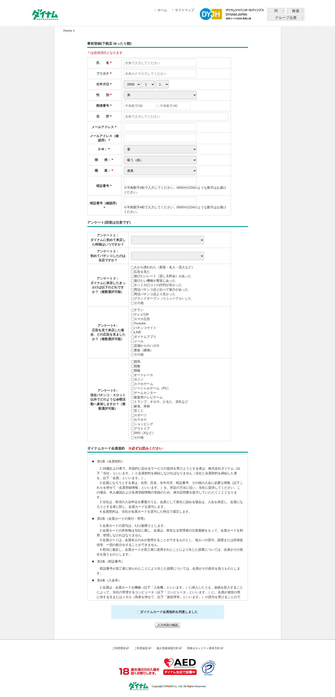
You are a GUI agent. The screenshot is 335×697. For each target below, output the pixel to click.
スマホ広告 (142, 319)
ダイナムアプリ (145, 336)
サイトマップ (184, 10)
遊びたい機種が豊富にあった (154, 280)
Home (67, 30)
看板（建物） (143, 350)
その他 (139, 303)
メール (139, 341)
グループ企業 (286, 18)
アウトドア (142, 428)
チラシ (139, 310)
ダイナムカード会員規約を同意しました (169, 612)
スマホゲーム (143, 384)
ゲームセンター (145, 393)
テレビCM (141, 314)
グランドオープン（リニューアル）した (162, 298)
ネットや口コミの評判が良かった (158, 285)
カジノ (139, 379)
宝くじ (139, 410)
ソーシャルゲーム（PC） (152, 388)
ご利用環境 (119, 648)
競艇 (137, 366)
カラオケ (140, 419)
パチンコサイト (145, 328)
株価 (295, 11)
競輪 (137, 370)
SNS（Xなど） (144, 433)
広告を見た (142, 272)
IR (276, 11)
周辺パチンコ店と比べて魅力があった (161, 289)
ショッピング (143, 424)
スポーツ (140, 415)
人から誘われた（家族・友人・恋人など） (164, 267)
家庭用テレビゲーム (148, 397)
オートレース (143, 375)
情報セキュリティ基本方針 (203, 648)
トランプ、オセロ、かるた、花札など (161, 401)
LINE (137, 332)
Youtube (140, 323)
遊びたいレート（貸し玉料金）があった (162, 276)
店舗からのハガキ (147, 345)
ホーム (162, 10)
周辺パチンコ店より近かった (154, 294)
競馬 (137, 361)
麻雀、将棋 (142, 406)
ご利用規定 (141, 648)
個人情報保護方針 (167, 648)
